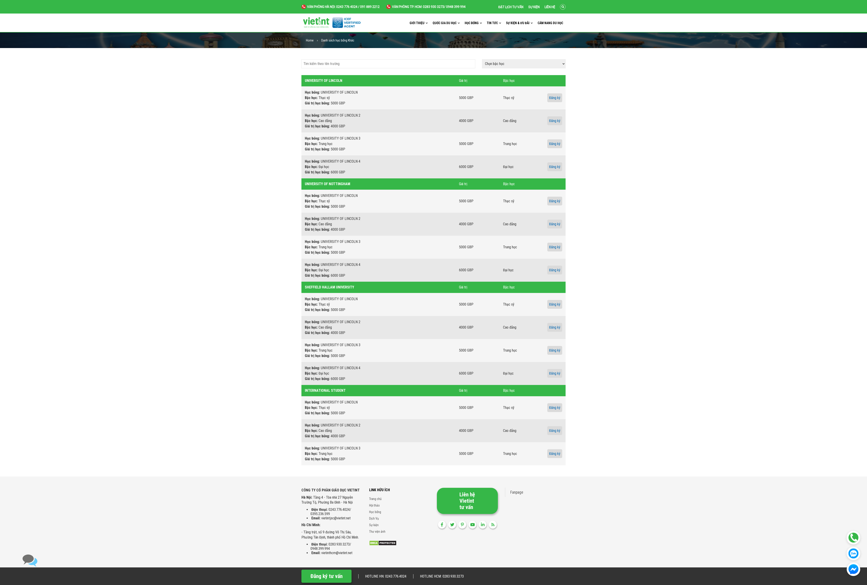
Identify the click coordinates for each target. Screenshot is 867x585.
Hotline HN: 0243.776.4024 (385, 576)
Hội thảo (374, 505)
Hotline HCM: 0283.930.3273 (442, 576)
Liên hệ (550, 7)
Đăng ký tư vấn (326, 576)
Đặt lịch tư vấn (510, 7)
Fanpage (516, 492)
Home (310, 40)
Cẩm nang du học (550, 23)
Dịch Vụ (374, 518)
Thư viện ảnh (377, 531)
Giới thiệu (417, 23)
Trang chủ (375, 499)
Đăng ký (554, 98)
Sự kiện (534, 7)
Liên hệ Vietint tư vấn (467, 500)
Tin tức (492, 23)
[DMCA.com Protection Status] (382, 543)
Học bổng (472, 23)
